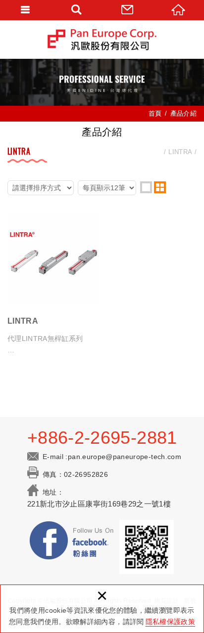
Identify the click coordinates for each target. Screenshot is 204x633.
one (146, 187)
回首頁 (178, 10)
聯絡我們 (127, 10)
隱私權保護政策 (170, 622)
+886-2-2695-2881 (102, 438)
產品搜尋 (76, 10)
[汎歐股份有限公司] (102, 39)
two (160, 187)
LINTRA (53, 284)
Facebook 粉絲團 (72, 542)
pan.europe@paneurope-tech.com (124, 457)
